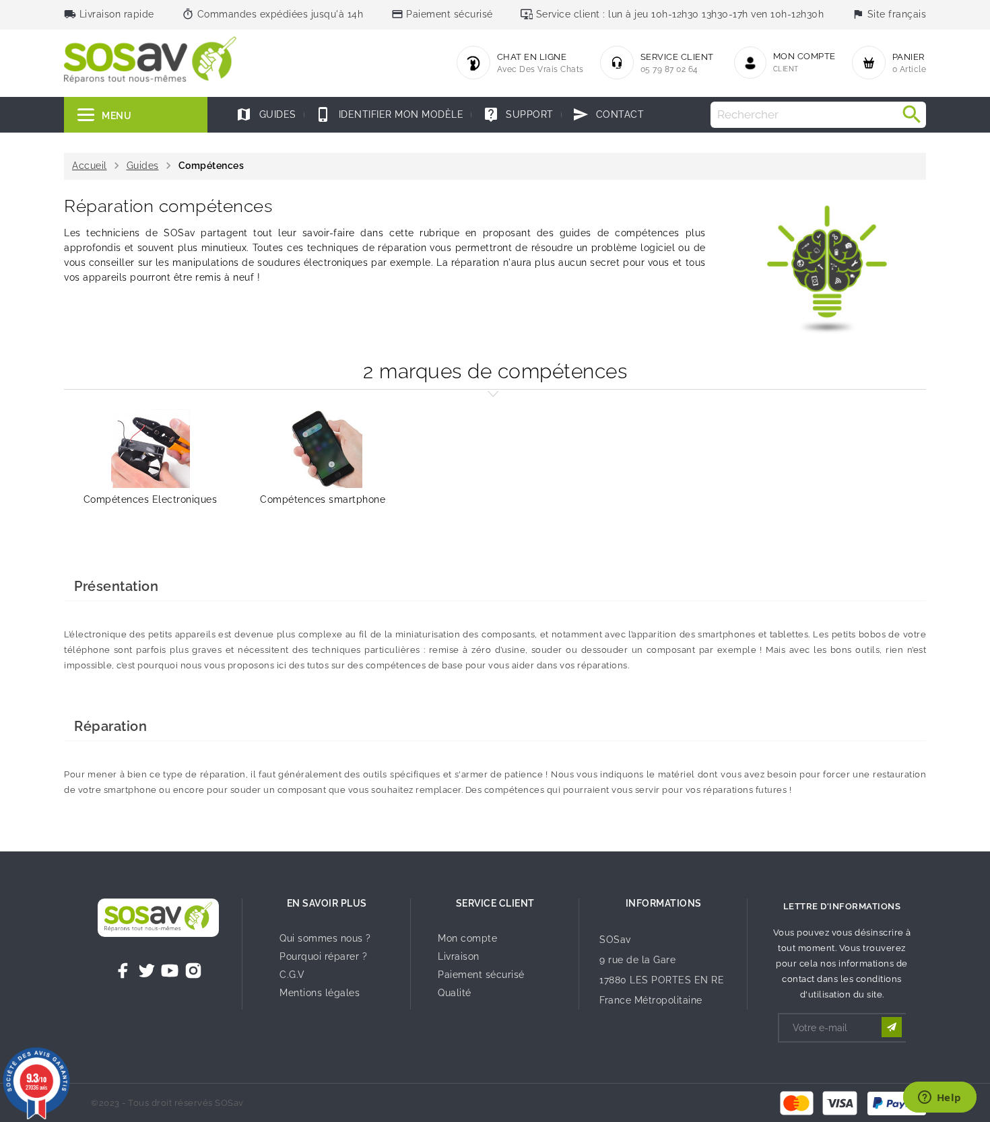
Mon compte (467, 938)
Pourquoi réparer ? (323, 956)
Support (518, 114)
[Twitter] (147, 970)
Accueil (89, 165)
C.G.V (292, 974)
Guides (266, 114)
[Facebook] (123, 970)
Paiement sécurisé (481, 974)
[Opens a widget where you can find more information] (939, 1098)
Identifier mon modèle (389, 114)
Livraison (459, 956)
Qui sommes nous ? (325, 938)
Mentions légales (319, 992)
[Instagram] (193, 970)
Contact (608, 114)
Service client (495, 903)
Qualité (454, 992)
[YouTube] (170, 970)
